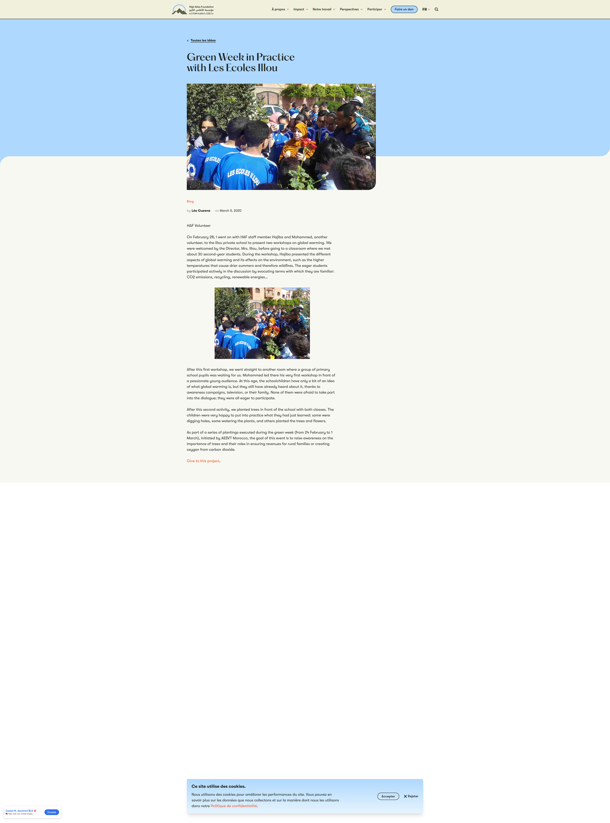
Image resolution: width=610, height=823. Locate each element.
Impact (299, 9)
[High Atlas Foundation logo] (193, 9)
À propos (278, 9)
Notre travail (322, 9)
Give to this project (203, 461)
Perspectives (349, 9)
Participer (374, 9)
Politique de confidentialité (234, 806)
